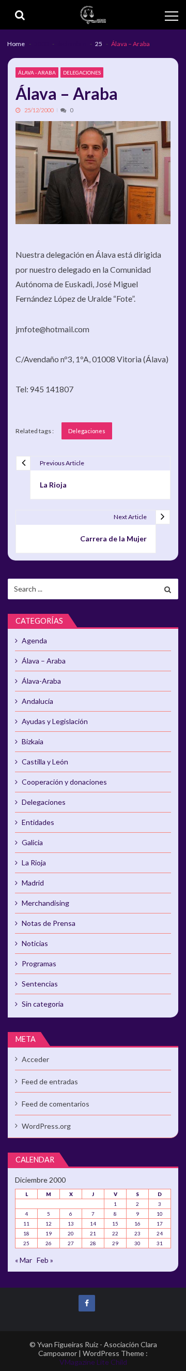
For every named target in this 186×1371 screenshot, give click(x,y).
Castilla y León (45, 761)
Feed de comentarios (55, 1103)
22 (115, 1233)
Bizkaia (32, 741)
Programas (39, 963)
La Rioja (34, 862)
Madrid (33, 882)
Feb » (45, 1260)
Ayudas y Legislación (55, 721)
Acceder (35, 1059)
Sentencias (40, 983)
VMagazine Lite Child (93, 1362)
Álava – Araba (44, 660)
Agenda (34, 640)
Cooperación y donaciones (64, 781)
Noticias (35, 943)
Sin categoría (43, 1003)
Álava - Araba (37, 72)
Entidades (38, 822)
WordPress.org (46, 1126)
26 (48, 1243)
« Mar (23, 1260)
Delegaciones (82, 72)
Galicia (32, 842)
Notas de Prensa (48, 923)
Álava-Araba (41, 680)
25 (26, 1243)
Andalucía (37, 701)
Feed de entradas (50, 1081)
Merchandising (45, 902)
